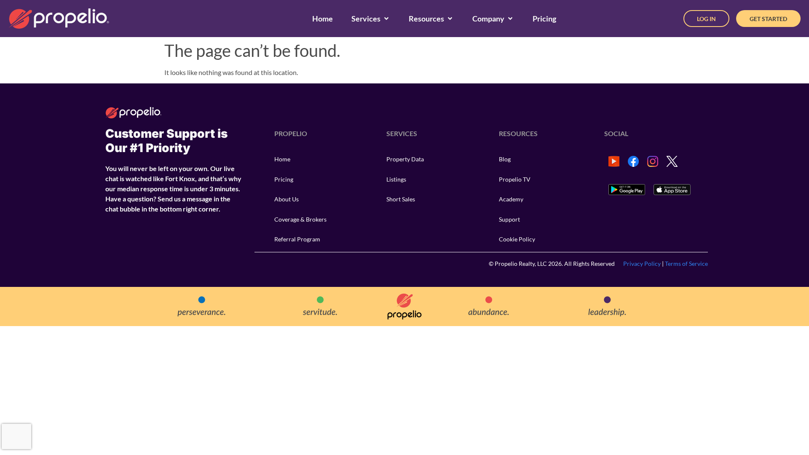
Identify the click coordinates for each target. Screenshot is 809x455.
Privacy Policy (642, 263)
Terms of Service (686, 263)
